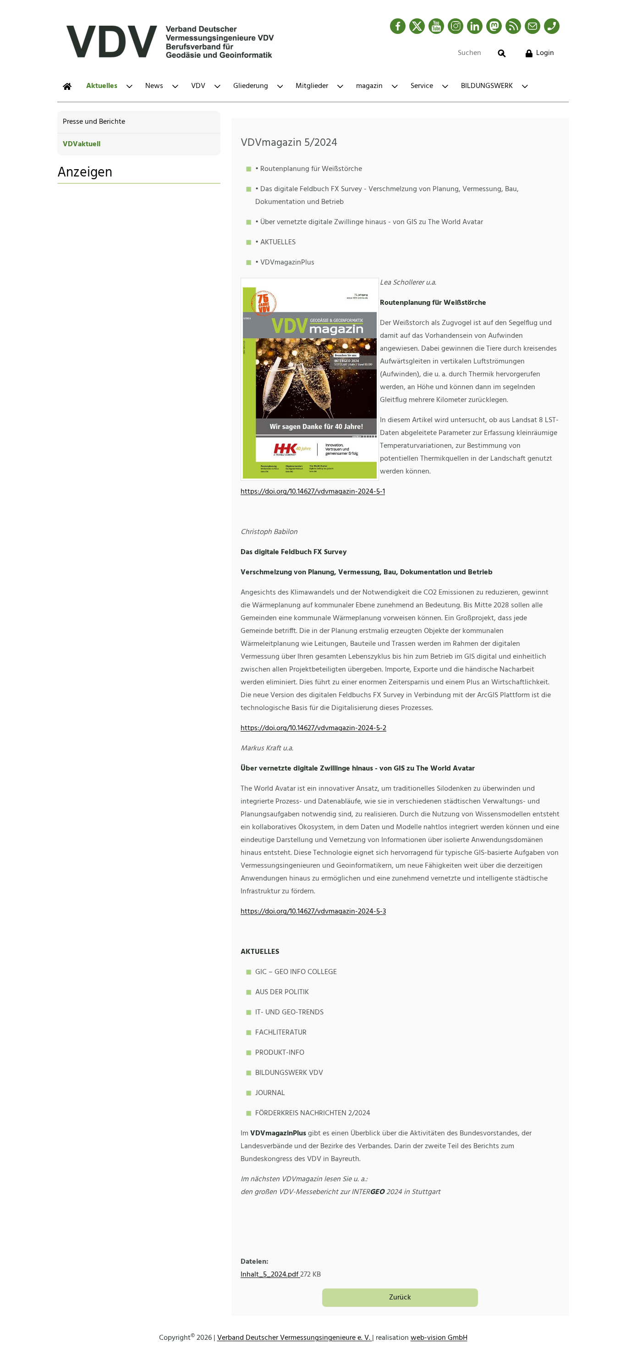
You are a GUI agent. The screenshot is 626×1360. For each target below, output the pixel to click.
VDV (198, 86)
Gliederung (250, 86)
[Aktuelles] (67, 86)
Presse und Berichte (94, 122)
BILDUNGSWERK (487, 86)
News (154, 86)
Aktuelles (101, 86)
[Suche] (501, 53)
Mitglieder (312, 86)
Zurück (400, 1298)
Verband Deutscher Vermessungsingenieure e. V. (294, 1338)
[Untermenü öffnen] (129, 86)
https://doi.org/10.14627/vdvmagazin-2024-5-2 (313, 728)
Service (422, 86)
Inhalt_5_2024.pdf (270, 1275)
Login (545, 53)
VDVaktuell (81, 144)
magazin (369, 86)
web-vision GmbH (439, 1338)
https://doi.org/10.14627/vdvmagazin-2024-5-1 (313, 492)
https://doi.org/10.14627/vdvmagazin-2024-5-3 (313, 912)
